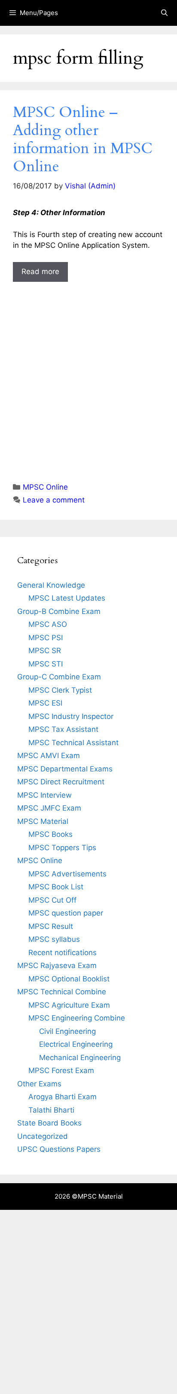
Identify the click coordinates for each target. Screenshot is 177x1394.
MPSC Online (45, 487)
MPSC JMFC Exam (49, 808)
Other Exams (39, 1083)
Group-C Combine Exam (59, 676)
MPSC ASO (47, 624)
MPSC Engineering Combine (76, 1018)
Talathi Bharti (51, 1110)
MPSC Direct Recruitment (60, 781)
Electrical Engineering (76, 1044)
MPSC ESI (45, 703)
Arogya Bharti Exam (62, 1096)
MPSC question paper (65, 913)
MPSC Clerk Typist (60, 690)
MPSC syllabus (54, 939)
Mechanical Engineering (80, 1057)
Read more (40, 271)
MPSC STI (45, 664)
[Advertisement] (88, 374)
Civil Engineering (67, 1031)
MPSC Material (42, 821)
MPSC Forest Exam (61, 1070)
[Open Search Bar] (164, 13)
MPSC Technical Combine (61, 991)
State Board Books (49, 1123)
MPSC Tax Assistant (63, 729)
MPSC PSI (45, 637)
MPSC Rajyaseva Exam (57, 965)
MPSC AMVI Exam (48, 755)
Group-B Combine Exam (59, 611)
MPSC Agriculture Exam (69, 1005)
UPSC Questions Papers (59, 1149)
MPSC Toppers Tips (62, 847)
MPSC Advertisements (67, 874)
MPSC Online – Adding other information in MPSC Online (83, 139)
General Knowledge (51, 585)
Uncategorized (42, 1136)
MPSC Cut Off (52, 900)
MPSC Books (50, 834)
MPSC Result (50, 926)
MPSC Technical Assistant (73, 742)
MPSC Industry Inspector (70, 716)
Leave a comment (54, 500)
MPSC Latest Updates (66, 598)
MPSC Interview (44, 795)
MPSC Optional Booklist (69, 979)
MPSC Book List (55, 886)
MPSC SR (44, 650)
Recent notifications (62, 952)
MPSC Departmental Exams (65, 769)
